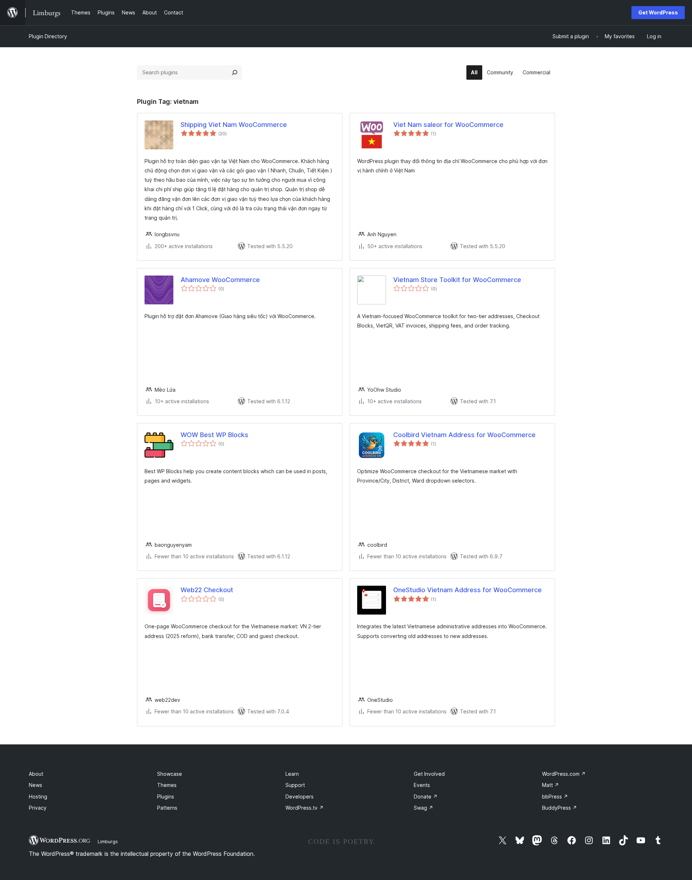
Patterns (167, 808)
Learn (292, 774)
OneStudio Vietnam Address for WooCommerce (467, 590)
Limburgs (108, 841)
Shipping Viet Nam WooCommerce (234, 124)
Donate (426, 796)
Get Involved (429, 774)
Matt (550, 785)
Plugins (165, 796)
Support (295, 785)
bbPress (555, 796)
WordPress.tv (304, 808)
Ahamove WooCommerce (220, 279)
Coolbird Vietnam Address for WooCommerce (464, 435)
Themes (167, 785)
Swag (423, 808)
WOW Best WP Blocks (214, 435)
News (35, 785)
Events (422, 785)
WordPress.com (564, 774)
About (36, 774)
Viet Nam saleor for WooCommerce (448, 124)
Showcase (169, 774)
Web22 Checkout (207, 590)
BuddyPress (559, 808)
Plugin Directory (48, 36)
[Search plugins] (234, 72)
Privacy (37, 808)
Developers (299, 796)
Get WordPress (658, 12)
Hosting (38, 796)
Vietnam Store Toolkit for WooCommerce (457, 279)
